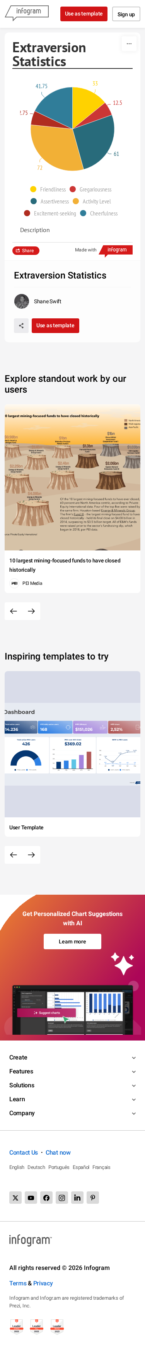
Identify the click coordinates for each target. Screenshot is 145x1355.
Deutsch (36, 1167)
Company (22, 1113)
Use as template (84, 13)
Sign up (126, 14)
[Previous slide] (13, 611)
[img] (89, 108)
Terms (18, 1283)
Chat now (58, 1152)
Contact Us (23, 1152)
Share (28, 250)
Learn (17, 1099)
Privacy (43, 1283)
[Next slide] (31, 611)
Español (81, 1167)
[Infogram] (27, 13)
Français (101, 1167)
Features (21, 1071)
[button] (50, 189)
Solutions (21, 1085)
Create (18, 1057)
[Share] (21, 325)
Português (59, 1167)
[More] (129, 43)
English (16, 1167)
